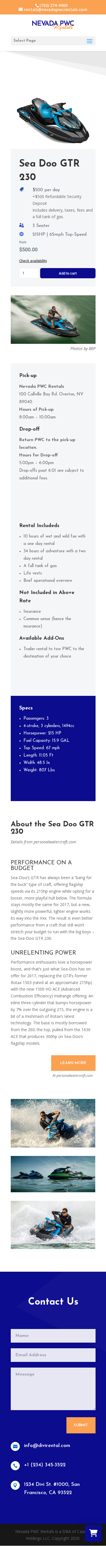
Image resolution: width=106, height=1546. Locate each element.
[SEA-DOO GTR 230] (53, 1146)
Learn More (73, 1063)
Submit (81, 1425)
